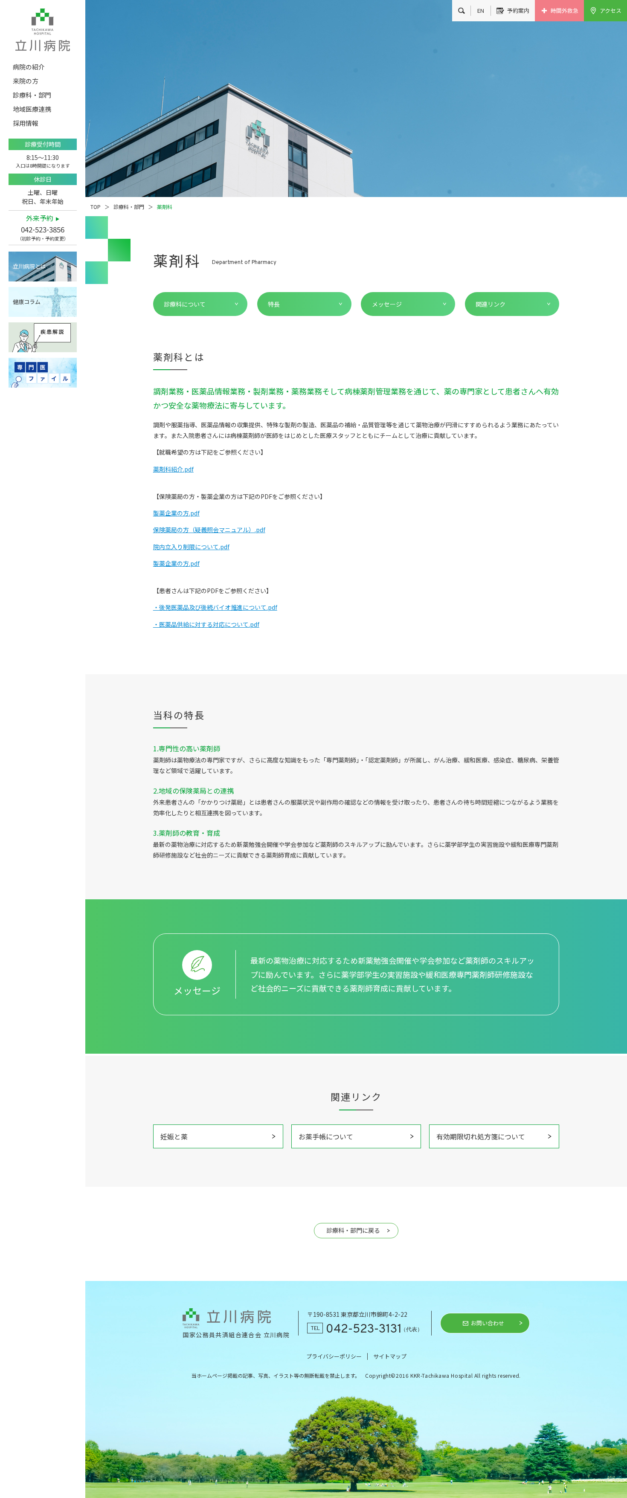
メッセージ (387, 304)
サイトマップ (389, 1356)
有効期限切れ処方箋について (480, 1136)
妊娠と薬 (174, 1136)
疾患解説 (43, 337)
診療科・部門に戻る (353, 1230)
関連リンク (490, 304)
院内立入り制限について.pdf (191, 546)
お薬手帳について (326, 1136)
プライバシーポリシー (334, 1356)
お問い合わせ (487, 1323)
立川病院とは (29, 266)
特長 (274, 304)
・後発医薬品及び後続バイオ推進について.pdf (215, 607)
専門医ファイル (43, 373)
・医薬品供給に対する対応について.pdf (206, 624)
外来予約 (39, 218)
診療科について (185, 304)
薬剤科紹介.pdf (173, 469)
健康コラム (27, 302)
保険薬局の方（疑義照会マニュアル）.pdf (209, 529)
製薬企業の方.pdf (176, 513)
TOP (95, 206)
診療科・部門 (128, 206)
